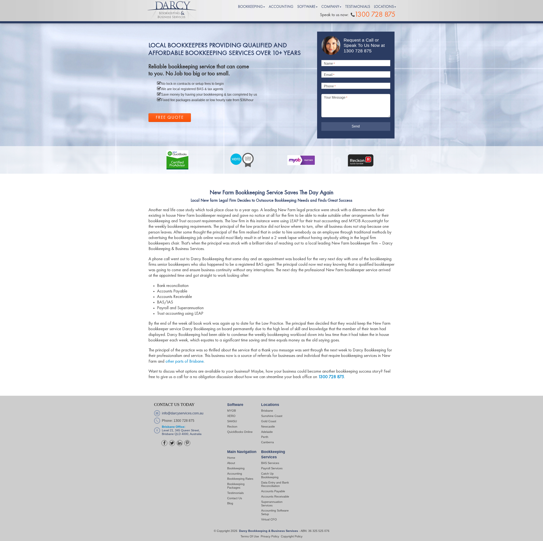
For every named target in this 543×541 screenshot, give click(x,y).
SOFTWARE (306, 7)
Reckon (232, 426)
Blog (230, 503)
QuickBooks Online (240, 431)
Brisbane (267, 410)
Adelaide (267, 431)
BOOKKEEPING (250, 7)
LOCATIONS (384, 7)
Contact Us (234, 498)
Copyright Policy (291, 536)
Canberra (267, 442)
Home (231, 457)
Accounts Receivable (275, 496)
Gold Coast (268, 421)
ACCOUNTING (281, 7)
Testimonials (235, 493)
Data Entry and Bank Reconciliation (275, 484)
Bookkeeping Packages (236, 485)
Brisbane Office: (173, 426)
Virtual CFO (269, 519)
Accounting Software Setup (275, 512)
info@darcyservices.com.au (182, 413)
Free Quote (170, 117)
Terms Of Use (250, 536)
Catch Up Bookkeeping (269, 475)
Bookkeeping (236, 468)
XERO (231, 416)
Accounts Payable (273, 491)
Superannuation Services (272, 503)
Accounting (234, 473)
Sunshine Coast (271, 416)
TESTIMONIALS (357, 7)
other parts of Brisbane (184, 361)
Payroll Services (272, 468)
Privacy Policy (270, 536)
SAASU (232, 421)
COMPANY (330, 7)
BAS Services (270, 463)
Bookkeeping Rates (240, 478)
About (231, 463)
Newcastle (268, 426)
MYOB (231, 410)
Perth (264, 437)
